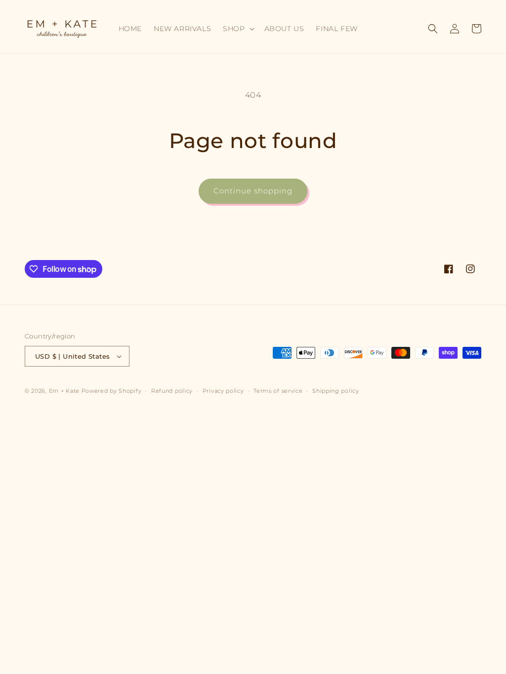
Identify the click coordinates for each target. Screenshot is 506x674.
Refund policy (172, 390)
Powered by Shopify (112, 390)
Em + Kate (64, 390)
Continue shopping (253, 190)
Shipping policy (335, 390)
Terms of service (277, 390)
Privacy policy (223, 390)
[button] (237, 28)
